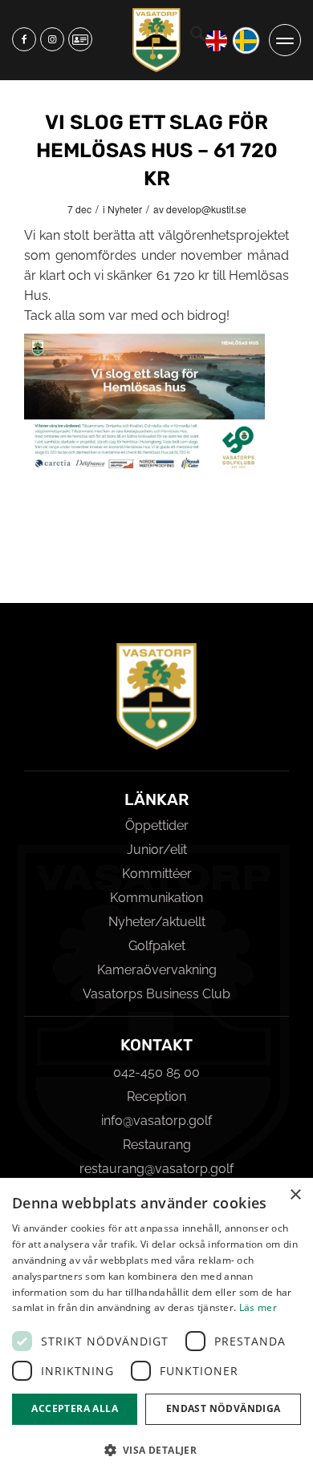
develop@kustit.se (206, 209)
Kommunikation (156, 897)
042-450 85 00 (156, 1072)
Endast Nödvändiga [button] (223, 1408)
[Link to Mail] (80, 39)
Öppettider (157, 825)
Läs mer (258, 1307)
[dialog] (156, 1327)
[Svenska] (246, 40)
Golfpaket (156, 945)
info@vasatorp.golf (156, 1120)
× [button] (295, 1195)
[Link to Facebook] (24, 39)
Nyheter (125, 209)
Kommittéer (157, 873)
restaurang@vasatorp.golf (156, 1168)
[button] (156, 1450)
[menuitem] (197, 40)
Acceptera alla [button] (74, 1408)
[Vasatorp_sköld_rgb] (156, 40)
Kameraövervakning (157, 969)
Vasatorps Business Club (156, 994)
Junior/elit (157, 849)
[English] (216, 40)
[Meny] (285, 40)
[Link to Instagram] (52, 39)
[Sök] (197, 36)
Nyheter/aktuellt (156, 921)
